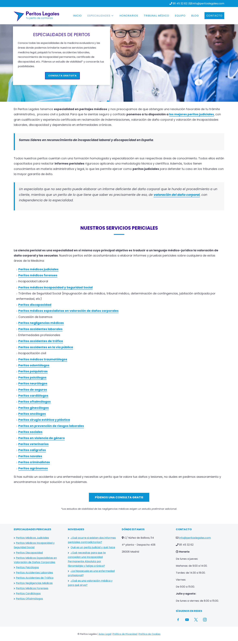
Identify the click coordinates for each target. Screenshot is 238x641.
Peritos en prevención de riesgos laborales (51, 426)
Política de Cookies (149, 634)
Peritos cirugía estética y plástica (44, 420)
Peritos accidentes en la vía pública (45, 347)
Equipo (180, 15)
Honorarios (128, 15)
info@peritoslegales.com (208, 3)
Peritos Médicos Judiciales (32, 538)
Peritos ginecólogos (33, 408)
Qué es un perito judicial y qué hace (93, 547)
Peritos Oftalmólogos (29, 599)
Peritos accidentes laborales (40, 329)
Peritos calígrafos (32, 450)
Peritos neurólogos (32, 383)
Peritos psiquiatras (33, 371)
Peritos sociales (30, 432)
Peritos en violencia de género (41, 438)
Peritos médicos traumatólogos (42, 359)
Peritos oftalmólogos (34, 402)
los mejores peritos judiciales (191, 114)
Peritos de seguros (32, 390)
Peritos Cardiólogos (28, 593)
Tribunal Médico (156, 15)
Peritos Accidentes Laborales (34, 572)
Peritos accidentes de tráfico (40, 341)
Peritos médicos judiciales (38, 269)
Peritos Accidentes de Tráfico (34, 578)
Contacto (214, 15)
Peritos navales (30, 456)
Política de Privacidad (125, 634)
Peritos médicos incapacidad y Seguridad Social (55, 287)
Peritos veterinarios (33, 444)
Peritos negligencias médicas (41, 323)
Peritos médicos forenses (37, 275)
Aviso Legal (105, 634)
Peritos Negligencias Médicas (34, 583)
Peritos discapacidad (34, 305)
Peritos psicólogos (32, 377)
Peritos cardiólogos (33, 396)
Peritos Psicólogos (27, 567)
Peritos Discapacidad (29, 553)
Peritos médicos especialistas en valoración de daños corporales (68, 311)
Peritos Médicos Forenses (32, 588)
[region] (119, 54)
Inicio (77, 15)
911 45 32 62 (180, 3)
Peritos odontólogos (33, 365)
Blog (195, 15)
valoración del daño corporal (177, 195)
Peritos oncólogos (32, 414)
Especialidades (98, 15)
